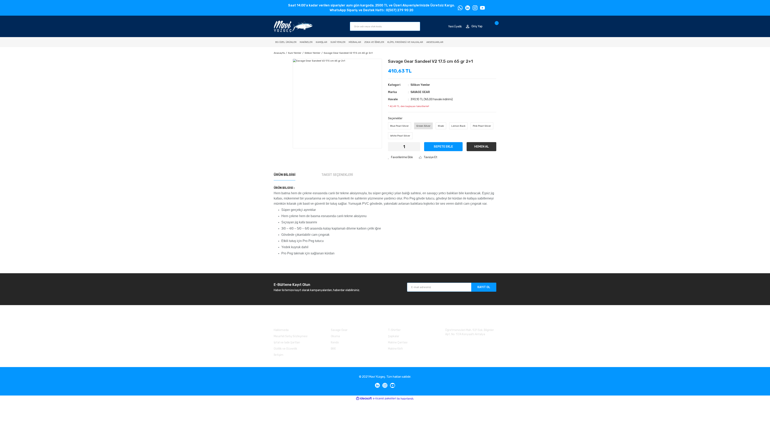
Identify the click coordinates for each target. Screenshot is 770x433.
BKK (333, 348)
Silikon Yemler (420, 85)
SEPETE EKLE (443, 146)
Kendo (335, 342)
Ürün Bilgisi (284, 175)
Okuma (335, 336)
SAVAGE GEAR (420, 92)
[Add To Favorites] (400, 157)
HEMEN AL (481, 146)
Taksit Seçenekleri (337, 175)
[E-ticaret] (384, 398)
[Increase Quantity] (414, 146)
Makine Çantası (397, 342)
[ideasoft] (364, 399)
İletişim (278, 355)
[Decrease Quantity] (393, 146)
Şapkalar (393, 336)
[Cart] (495, 26)
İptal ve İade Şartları (287, 342)
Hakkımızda (281, 330)
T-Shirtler (394, 330)
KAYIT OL (483, 287)
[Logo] (293, 26)
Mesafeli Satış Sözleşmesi (290, 336)
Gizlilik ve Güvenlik (285, 348)
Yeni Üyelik (455, 26)
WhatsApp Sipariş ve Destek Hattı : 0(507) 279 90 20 (371, 10)
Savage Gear (339, 330)
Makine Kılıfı (395, 348)
